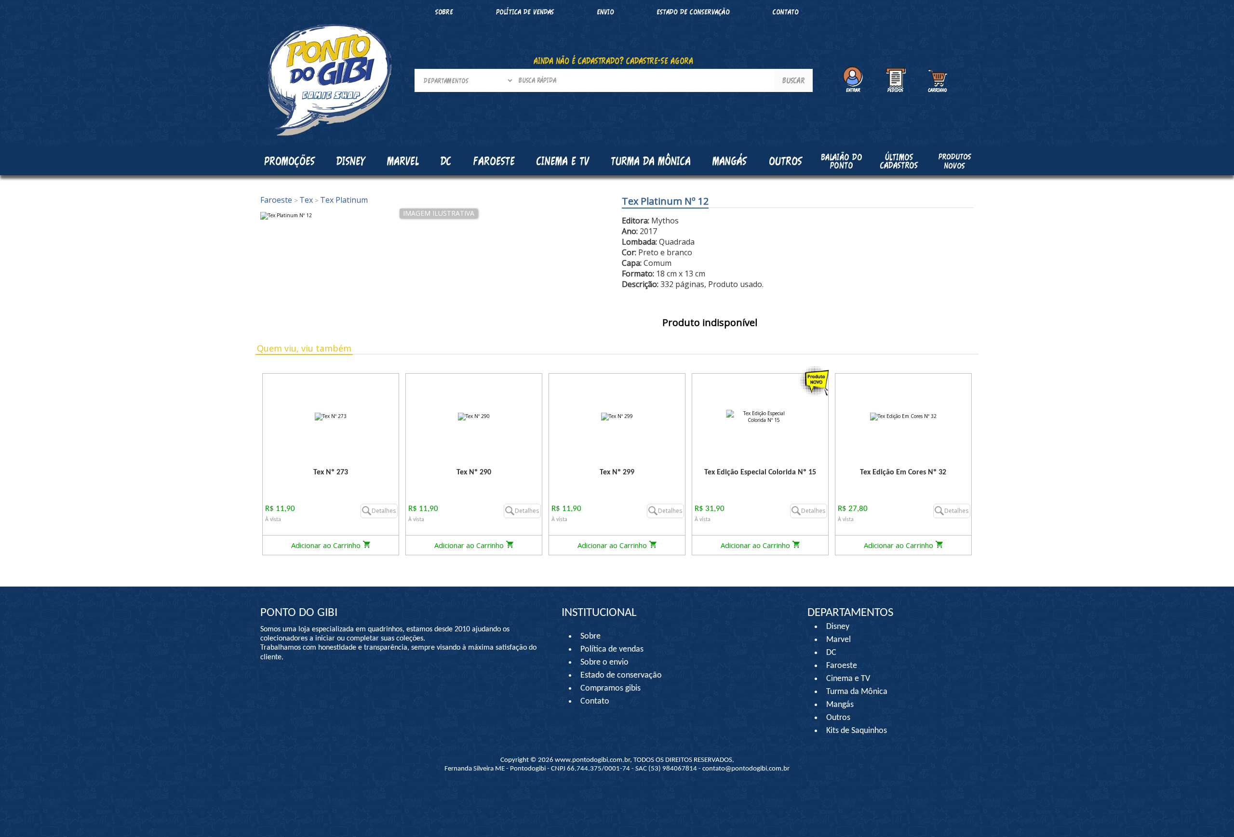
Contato (786, 11)
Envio (605, 11)
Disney (837, 626)
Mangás (729, 161)
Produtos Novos (955, 160)
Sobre (444, 11)
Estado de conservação (693, 11)
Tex (304, 200)
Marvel (838, 639)
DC (831, 652)
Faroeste (277, 200)
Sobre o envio (604, 662)
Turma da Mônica (856, 691)
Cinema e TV (848, 678)
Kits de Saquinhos (856, 730)
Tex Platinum (341, 200)
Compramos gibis (610, 688)
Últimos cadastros (899, 161)
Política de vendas (525, 11)
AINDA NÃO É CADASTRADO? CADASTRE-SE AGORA (613, 60)
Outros (838, 717)
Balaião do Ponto (841, 161)
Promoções (289, 161)
